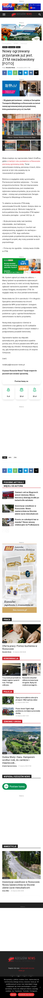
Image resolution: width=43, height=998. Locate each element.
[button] (4, 14)
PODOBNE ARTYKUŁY (14, 482)
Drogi (24, 675)
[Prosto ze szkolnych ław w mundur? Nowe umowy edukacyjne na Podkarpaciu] (8, 522)
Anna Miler (5, 891)
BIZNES (16, 43)
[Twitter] (10, 72)
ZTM (15, 457)
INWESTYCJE (10, 846)
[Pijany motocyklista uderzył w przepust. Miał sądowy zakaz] (8, 700)
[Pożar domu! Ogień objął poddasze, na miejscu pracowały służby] (8, 711)
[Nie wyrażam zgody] (40, 987)
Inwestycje (24, 43)
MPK (10, 457)
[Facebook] (4, 72)
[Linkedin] (20, 72)
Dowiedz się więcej (26, 994)
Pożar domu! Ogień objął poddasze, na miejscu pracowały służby (28, 711)
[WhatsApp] (15, 72)
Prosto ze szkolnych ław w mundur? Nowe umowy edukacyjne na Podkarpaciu (27, 522)
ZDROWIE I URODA (12, 721)
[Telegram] (25, 72)
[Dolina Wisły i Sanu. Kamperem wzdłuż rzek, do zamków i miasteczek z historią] (21, 740)
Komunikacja (11, 658)
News (18, 47)
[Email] (36, 72)
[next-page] (7, 530)
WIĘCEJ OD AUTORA (13, 486)
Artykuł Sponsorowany (9, 766)
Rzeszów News (10, 67)
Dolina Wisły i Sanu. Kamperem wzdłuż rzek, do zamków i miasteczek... (18, 760)
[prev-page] (3, 530)
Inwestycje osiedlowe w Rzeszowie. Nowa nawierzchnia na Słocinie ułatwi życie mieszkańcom (21, 885)
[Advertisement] (21, 429)
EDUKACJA (6, 525)
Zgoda (13, 994)
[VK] (31, 72)
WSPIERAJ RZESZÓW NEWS (17, 776)
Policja (8, 692)
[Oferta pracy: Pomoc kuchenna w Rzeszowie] (21, 633)
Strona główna (6, 43)
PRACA (7, 619)
